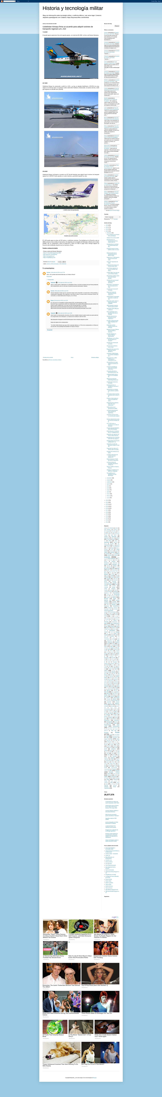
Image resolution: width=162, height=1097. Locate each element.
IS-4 (111, 645)
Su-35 (115, 747)
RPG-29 (106, 730)
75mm (109, 532)
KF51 (112, 659)
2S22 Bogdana (107, 529)
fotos (105, 623)
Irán (113, 643)
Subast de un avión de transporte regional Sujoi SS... (113, 445)
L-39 (109, 666)
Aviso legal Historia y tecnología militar (110, 848)
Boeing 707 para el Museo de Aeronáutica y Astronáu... (113, 331)
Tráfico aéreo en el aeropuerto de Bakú (112, 408)
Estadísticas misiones (112, 607)
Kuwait (107, 664)
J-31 (117, 646)
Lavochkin (111, 667)
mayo (108, 489)
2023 (107, 231)
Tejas (112, 759)
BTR (115, 573)
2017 (107, 510)
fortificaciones (114, 621)
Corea (113, 587)
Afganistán (114, 536)
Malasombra (107, 145)
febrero (108, 495)
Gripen (107, 627)
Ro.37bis (106, 729)
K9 (109, 653)
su (118, 741)
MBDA (105, 682)
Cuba (111, 590)
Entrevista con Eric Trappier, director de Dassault (112, 326)
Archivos (111, 550)
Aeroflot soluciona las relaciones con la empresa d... (112, 317)
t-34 (110, 751)
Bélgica (115, 565)
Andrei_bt (107, 855)
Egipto (114, 598)
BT (110, 572)
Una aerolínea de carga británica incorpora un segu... (112, 363)
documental (116, 594)
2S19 (116, 528)
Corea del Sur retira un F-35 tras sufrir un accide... (113, 449)
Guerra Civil (114, 627)
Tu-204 (110, 766)
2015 (107, 514)
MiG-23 (108, 690)
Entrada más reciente (48, 357)
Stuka (115, 741)
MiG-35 (108, 693)
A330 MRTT (114, 535)
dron (107, 595)
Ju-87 (112, 652)
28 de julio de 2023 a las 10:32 (65, 313)
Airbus (113, 539)
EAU (118, 595)
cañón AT (115, 578)
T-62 (108, 753)
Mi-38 (111, 687)
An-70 (107, 547)
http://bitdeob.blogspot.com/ (111, 889)
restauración (116, 726)
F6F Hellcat (106, 619)
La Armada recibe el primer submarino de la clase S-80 (113, 395)
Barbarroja (115, 562)
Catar (105, 580)
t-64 (112, 753)
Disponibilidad (116, 593)
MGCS (110, 684)
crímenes (113, 588)
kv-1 (112, 664)
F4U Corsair (115, 617)
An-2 (113, 545)
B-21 (111, 560)
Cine (116, 584)
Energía (114, 601)
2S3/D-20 (116, 529)
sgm (107, 737)
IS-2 (118, 643)
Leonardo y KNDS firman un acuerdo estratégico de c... (113, 355)
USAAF (115, 775)
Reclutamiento (107, 724)
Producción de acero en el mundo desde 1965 (113, 265)
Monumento (116, 697)
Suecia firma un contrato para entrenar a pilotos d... (112, 391)
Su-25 (118, 744)
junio (108, 488)
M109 (111, 674)
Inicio (72, 357)
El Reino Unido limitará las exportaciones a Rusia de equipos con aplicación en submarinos (111, 835)
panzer (105, 716)
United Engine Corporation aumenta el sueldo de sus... (113, 298)
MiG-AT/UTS (115, 693)
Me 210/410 (115, 682)
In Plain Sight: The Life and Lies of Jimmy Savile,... (113, 273)
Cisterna (106, 585)
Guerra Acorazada (109, 870)
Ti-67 (115, 760)
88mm (107, 533)
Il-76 (113, 639)
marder (105, 680)
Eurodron (116, 609)
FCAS (112, 619)
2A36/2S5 (111, 528)
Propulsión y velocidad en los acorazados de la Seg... (113, 286)
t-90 (118, 754)
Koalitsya (106, 663)
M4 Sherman (110, 676)
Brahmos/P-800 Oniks (113, 571)
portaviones (107, 720)
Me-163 (105, 683)
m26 (115, 674)
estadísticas (116, 606)
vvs (106, 784)
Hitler (112, 632)
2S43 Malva (113, 530)
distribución (109, 594)
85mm (118, 532)
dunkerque (113, 595)
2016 (107, 512)
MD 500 (109, 682)
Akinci (116, 540)
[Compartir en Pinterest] (65, 262)
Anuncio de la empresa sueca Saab (112, 346)
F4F (110, 617)
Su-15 (116, 743)
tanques (113, 757)
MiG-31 (117, 692)
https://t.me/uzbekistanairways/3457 (52, 253)
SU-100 (107, 743)
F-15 (116, 613)
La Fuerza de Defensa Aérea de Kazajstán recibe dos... (112, 368)
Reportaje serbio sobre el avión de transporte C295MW (112, 302)
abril (108, 491)
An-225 (108, 546)
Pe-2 (105, 717)
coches (114, 585)
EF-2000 (106, 598)
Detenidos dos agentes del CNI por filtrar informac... (113, 435)
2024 (107, 229)
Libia (115, 669)
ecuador (108, 597)
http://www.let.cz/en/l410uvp (50, 254)
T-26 (118, 750)
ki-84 (109, 661)
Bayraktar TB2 (115, 564)
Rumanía (106, 732)
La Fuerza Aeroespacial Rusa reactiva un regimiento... (112, 411)
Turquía (114, 769)
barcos (106, 564)
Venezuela (117, 778)
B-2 (107, 560)
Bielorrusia (106, 568)
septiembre (109, 482)
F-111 (109, 613)
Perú (116, 717)
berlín (105, 567)
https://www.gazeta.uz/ (48, 256)
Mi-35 (107, 687)
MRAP (109, 700)
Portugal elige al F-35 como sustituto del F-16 (113, 441)
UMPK (114, 773)
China (110, 584)
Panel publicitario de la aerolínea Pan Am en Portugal (112, 313)
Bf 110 (116, 567)
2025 (107, 227)
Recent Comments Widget (114, 210)
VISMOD (106, 782)
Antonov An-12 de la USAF (113, 237)
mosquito (108, 699)
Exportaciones (113, 611)
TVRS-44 (106, 770)
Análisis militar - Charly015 (111, 853)
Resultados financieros (112, 727)
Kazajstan (106, 657)
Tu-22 (115, 766)
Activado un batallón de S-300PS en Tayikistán (113, 470)
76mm (113, 532)
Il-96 (118, 639)
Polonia (115, 719)
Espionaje (106, 606)
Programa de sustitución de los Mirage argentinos (111, 830)
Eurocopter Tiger (107, 609)
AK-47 (110, 540)
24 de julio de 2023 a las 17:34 (58, 272)
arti (112, 553)
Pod (110, 718)
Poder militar (108, 881)
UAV (110, 770)
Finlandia (106, 621)
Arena (116, 550)
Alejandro (53, 282)
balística (113, 561)
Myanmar (109, 703)
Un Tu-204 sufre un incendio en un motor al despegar (113, 425)
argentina (112, 552)
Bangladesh (106, 562)
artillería (117, 553)
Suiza (111, 750)
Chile (105, 584)
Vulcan (118, 782)
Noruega (112, 706)
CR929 (105, 588)
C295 (111, 575)
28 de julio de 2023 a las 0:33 (61, 300)
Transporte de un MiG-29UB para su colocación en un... (112, 359)
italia (111, 646)
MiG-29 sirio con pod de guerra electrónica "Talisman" (112, 815)
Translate (115, 219)
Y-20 (116, 783)
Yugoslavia (106, 788)
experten (106, 611)
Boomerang (114, 570)
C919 (116, 575)
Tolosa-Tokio (108, 884)
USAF (105, 776)
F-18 (111, 614)
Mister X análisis (109, 882)
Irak (108, 643)
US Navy (109, 775)
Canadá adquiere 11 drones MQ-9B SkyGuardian (111, 335)
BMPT (108, 570)
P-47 (113, 710)
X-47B (112, 783)
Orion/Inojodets (107, 709)
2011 (107, 522)
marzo (108, 493)
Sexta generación (115, 736)
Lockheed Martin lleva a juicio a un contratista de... (112, 375)
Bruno (52, 300)
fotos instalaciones (115, 623)
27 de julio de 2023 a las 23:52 (65, 282)
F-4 (111, 616)
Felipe (105, 126)
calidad (112, 577)
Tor (117, 761)
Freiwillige (106, 165)
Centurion (115, 580)
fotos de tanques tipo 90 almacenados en (111, 167)
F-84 (107, 617)
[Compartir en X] (62, 262)
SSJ (118, 740)
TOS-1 (105, 763)
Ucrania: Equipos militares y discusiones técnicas (111, 811)
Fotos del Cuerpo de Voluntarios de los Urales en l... (111, 293)
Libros (105, 670)
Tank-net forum (108, 888)
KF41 (109, 659)
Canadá (108, 578)
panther (115, 714)
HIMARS (106, 632)
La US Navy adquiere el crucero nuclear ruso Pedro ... (112, 269)
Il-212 (114, 637)
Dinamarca (106, 592)
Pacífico (115, 711)
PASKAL (106, 80)
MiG (105, 689)
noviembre (109, 478)
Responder (49, 276)
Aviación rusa (108, 860)
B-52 (116, 560)
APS (112, 549)
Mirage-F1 (115, 694)
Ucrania (117, 770)
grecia (118, 626)
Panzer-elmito (108, 879)
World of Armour (109, 886)
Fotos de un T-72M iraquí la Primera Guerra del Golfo (113, 258)
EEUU (114, 597)
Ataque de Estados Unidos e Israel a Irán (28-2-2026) (112, 840)
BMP (118, 568)
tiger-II (107, 761)
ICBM (116, 634)
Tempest (117, 759)
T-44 (114, 751)
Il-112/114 (111, 636)
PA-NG (110, 711)
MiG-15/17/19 (111, 689)
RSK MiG (113, 730)
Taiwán (105, 757)
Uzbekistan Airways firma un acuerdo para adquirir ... (113, 416)
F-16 (105, 614)
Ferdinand (117, 619)
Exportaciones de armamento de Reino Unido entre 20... (112, 241)
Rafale (115, 723)
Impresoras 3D (110, 640)
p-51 (116, 710)
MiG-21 (117, 689)
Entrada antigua (95, 357)
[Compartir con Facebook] (63, 262)
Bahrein (105, 561)
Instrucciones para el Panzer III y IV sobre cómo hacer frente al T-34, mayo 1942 (112, 807)
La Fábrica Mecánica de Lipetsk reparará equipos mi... (112, 456)
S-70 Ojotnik (116, 734)
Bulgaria (106, 574)
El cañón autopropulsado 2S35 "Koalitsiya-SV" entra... (112, 322)
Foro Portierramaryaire (110, 865)
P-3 (113, 709)
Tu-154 (114, 764)
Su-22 (105, 744)
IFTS (105, 636)
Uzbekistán (64, 263)
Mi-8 (116, 687)
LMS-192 (113, 670)
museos (117, 702)
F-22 (116, 614)
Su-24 (111, 744)
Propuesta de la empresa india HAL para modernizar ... (112, 404)
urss (118, 773)
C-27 (107, 575)
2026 (107, 225)
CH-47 (105, 581)
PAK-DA (105, 713)
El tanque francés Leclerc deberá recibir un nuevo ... (113, 250)
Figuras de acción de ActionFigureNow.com (112, 379)
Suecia (105, 750)
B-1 (118, 558)
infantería (117, 642)
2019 (107, 506)
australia (109, 555)
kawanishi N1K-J (113, 656)
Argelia (105, 552)
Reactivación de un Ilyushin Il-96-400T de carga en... (113, 438)
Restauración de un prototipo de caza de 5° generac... (113, 386)
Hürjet (112, 634)
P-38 (117, 709)
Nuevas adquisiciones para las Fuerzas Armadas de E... (113, 420)
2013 (107, 518)
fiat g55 (108, 620)
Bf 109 (110, 567)
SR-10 (114, 740)
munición (109, 702)
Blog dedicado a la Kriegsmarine (109, 858)
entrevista (106, 603)
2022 (107, 500)
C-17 (118, 574)
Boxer (105, 571)
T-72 (118, 753)
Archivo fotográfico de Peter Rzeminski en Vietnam (111, 823)
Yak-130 (106, 785)
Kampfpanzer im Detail (110, 874)
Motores (114, 699)
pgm (105, 719)
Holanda (117, 632)
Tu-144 (109, 764)
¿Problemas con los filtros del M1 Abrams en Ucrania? (113, 339)
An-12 (105, 543)
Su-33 (105, 747)
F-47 (115, 616)
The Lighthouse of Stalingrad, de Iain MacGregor (111, 474)
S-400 (110, 734)
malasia (115, 677)
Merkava (115, 683)
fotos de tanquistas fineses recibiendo (111, 203)
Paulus (111, 716)
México (105, 684)
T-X (108, 756)
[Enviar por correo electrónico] (58, 262)
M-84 (114, 673)
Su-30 (115, 746)
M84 (111, 677)
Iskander (115, 645)
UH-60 (109, 773)
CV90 (115, 590)
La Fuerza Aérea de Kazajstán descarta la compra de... (112, 463)
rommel (116, 729)
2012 (107, 520)
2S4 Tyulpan (106, 530)
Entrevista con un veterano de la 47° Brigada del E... (113, 432)
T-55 (118, 751)
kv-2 (117, 664)
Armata (107, 553)
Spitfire (118, 738)
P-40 (109, 710)
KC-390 (113, 657)
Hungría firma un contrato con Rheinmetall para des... (112, 245)
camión (117, 577)
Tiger (118, 760)
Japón (108, 649)
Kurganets (112, 663)
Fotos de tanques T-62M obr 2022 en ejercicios (112, 460)
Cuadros (106, 590)
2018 (107, 508)
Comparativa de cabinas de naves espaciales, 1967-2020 (112, 802)
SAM (107, 736)
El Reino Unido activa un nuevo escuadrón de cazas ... (112, 399)
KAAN (113, 654)
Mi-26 (113, 686)
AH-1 (113, 538)
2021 (107, 502)
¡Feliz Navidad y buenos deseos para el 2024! (112, 306)
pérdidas (110, 717)
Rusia (117, 732)
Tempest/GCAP (108, 760)
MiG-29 (106, 692)
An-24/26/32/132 (116, 546)
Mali (105, 679)
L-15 (105, 666)
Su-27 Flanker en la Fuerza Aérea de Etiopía (113, 235)
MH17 (115, 684)
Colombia (106, 587)
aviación (48, 263)
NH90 (111, 704)
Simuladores (115, 737)
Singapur (106, 738)
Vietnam (115, 779)
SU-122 (111, 743)
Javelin (105, 650)
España (114, 604)
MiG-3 (113, 691)
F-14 (112, 613)
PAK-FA (111, 713)
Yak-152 (115, 785)
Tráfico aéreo (112, 763)
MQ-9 (105, 700)
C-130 (112, 574)
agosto (108, 484)
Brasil (105, 573)
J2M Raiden (106, 647)
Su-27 (108, 746)
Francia (108, 624)
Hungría (106, 634)
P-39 (105, 710)
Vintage (105, 780)
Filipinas (115, 620)
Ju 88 (107, 652)
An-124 (112, 543)
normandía (106, 706)
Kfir (116, 659)
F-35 (105, 616)
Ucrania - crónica (114, 772)
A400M (105, 536)
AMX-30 (115, 542)
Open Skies (113, 707)
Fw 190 (115, 624)
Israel (105, 646)
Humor (115, 633)
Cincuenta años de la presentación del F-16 (112, 372)
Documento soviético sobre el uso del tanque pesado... (113, 277)
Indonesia (110, 642)
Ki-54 (116, 660)
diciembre (109, 232)
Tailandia (114, 756)
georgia (112, 626)
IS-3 (107, 645)
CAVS (110, 580)
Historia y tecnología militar (73, 8)
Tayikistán (106, 759)
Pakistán (108, 714)
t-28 (106, 751)
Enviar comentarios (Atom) (55, 359)
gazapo (106, 626)
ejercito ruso (107, 600)
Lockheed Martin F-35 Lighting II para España (110, 826)
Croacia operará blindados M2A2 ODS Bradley (113, 428)
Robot (111, 729)
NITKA (116, 704)
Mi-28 (118, 686)
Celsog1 (106, 42)
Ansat (112, 548)
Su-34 (110, 747)
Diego (105, 135)
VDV (112, 778)
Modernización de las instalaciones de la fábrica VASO (112, 254)
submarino (113, 749)
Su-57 (105, 749)
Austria (115, 555)
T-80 (109, 754)
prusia (116, 721)
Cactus (48, 272)
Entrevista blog (115, 603)
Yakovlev (106, 786)
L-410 (60, 263)
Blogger (94, 1077)
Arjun (118, 552)
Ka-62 (109, 654)
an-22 (118, 545)
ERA (108, 604)
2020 (107, 504)
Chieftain (115, 582)
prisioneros (116, 720)
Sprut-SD (108, 740)
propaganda (109, 721)
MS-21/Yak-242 (115, 700)
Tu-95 (105, 767)
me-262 (110, 683)
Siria (111, 739)
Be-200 (108, 565)
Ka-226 (114, 653)
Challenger (114, 581)
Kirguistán (115, 661)
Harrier (114, 629)
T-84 (114, 754)
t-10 (115, 750)
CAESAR (106, 577)
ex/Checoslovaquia (54, 263)
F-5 (118, 616)
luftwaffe (113, 672)
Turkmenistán (107, 769)
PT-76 (105, 723)
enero (108, 497)
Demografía (109, 591)
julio (108, 486)
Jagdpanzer (112, 647)
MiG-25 (115, 690)
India (118, 640)
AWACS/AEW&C (111, 558)
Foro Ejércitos (108, 863)
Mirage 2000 (107, 694)
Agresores (106, 538)
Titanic (113, 761)
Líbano (110, 669)
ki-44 (112, 660)
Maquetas (115, 679)
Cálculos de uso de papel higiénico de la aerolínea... (112, 281)
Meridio (106, 98)
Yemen (114, 786)
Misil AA (106, 696)
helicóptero (112, 630)
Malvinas (109, 679)
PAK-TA (117, 713)
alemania (106, 542)
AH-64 (117, 538)
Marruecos (111, 680)
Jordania (117, 650)
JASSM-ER (115, 649)
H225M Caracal (107, 629)
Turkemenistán (114, 767)
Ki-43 (108, 660)
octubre (109, 480)
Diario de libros (108, 861)
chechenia (106, 582)
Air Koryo (108, 539)
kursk (118, 663)
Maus (117, 680)
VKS (111, 782)
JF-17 (111, 650)
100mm (105, 528)
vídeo (107, 779)
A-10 (111, 533)
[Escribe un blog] (60, 262)
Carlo (105, 61)
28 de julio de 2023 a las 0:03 (61, 290)
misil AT (112, 696)
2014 (107, 516)
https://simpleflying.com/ (49, 257)
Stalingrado (109, 741)
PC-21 (116, 716)
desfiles (115, 591)
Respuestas (51, 279)
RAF (110, 723)
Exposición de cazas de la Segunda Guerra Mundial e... (113, 350)
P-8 (105, 711)
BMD (113, 568)
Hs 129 (108, 633)
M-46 (110, 673)
